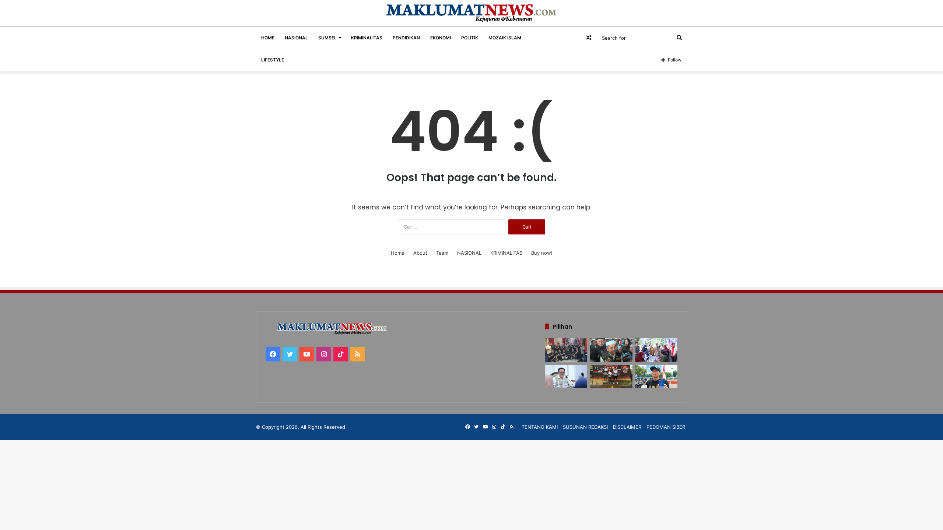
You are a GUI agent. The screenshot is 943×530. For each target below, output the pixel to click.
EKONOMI (440, 37)
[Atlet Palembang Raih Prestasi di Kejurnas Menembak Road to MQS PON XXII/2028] (611, 377)
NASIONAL (296, 37)
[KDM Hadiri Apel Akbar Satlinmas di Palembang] (611, 350)
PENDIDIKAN (406, 37)
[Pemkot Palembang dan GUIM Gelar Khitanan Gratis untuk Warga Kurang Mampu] (656, 350)
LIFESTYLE (272, 60)
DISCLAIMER (627, 427)
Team (442, 253)
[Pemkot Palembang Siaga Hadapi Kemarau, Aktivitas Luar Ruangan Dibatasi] (566, 377)
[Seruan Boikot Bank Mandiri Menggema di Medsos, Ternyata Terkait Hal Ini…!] (656, 377)
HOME (267, 37)
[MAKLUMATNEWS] (472, 13)
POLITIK (469, 37)
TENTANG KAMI (540, 427)
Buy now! (542, 253)
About (420, 253)
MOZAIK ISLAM (504, 37)
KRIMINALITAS (366, 37)
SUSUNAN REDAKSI (585, 427)
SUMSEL (327, 37)
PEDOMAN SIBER (665, 427)
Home (397, 253)
